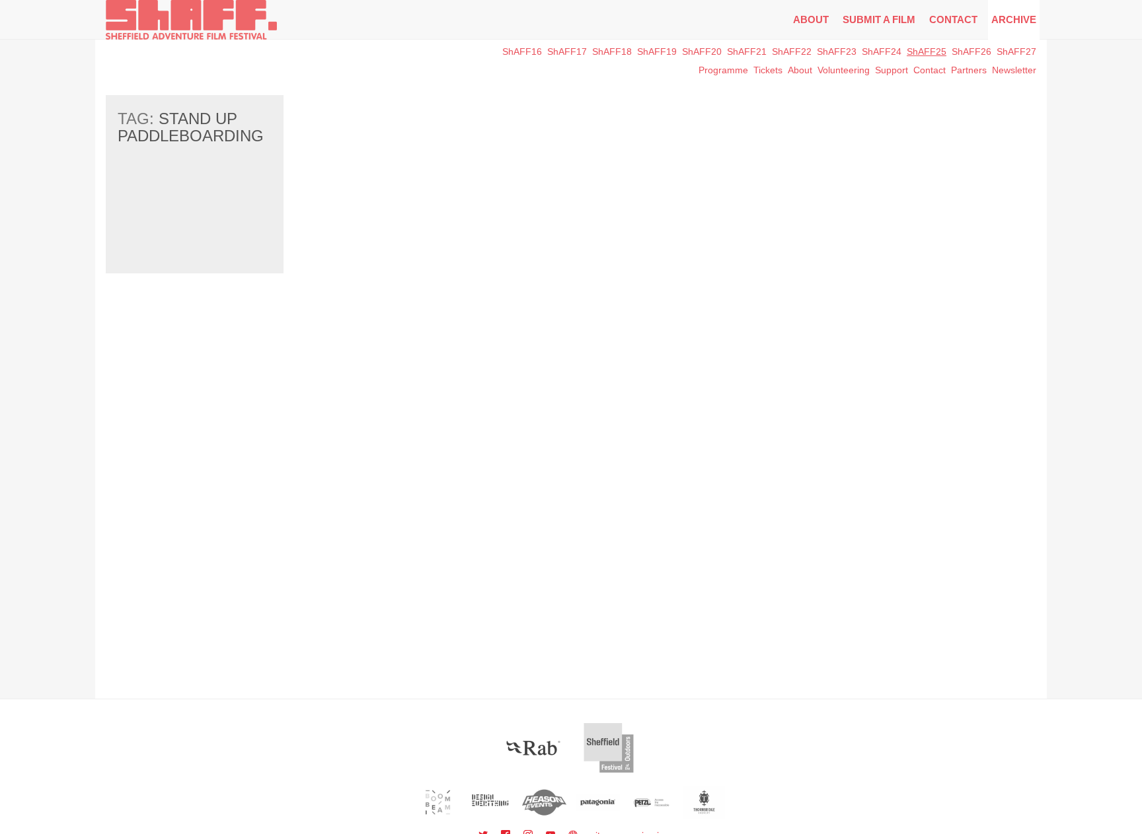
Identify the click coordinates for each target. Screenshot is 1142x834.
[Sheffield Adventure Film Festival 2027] (191, 20)
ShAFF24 (881, 51)
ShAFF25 (926, 51)
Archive (1013, 19)
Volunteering (844, 70)
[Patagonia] (598, 802)
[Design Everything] (491, 802)
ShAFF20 (702, 51)
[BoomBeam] (438, 802)
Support (891, 70)
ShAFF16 (522, 51)
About (811, 19)
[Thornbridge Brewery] (704, 802)
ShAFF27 (1016, 51)
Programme (723, 70)
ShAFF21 (747, 51)
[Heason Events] (544, 802)
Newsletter (1014, 70)
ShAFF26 (971, 51)
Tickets (767, 70)
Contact (953, 19)
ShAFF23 (836, 51)
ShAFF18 (612, 51)
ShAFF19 (657, 51)
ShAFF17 (567, 51)
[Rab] (533, 748)
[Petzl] (651, 802)
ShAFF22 (792, 51)
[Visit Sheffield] (609, 748)
